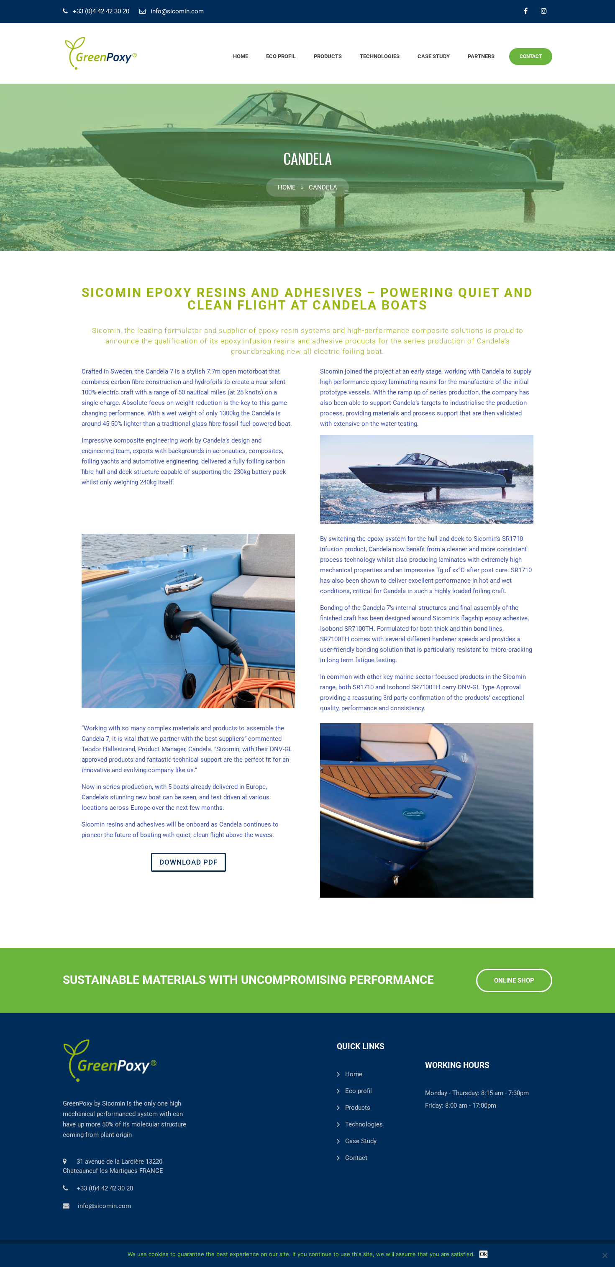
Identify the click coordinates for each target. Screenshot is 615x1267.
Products (328, 56)
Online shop (514, 980)
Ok (483, 1254)
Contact (531, 56)
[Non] (604, 1255)
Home (240, 56)
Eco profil (281, 56)
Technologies (380, 56)
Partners (481, 56)
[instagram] (544, 11)
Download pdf (188, 862)
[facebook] (525, 11)
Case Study (434, 56)
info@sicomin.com (177, 11)
